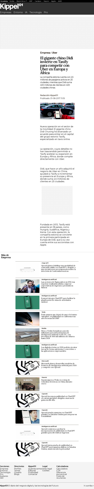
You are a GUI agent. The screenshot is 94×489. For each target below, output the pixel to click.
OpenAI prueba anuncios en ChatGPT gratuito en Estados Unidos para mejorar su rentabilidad (59, 414)
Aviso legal (47, 469)
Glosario (17, 472)
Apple (53, 1)
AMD (60, 1)
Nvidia (12, 1)
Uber (54, 52)
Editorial (32, 471)
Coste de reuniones (61, 477)
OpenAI (44, 394)
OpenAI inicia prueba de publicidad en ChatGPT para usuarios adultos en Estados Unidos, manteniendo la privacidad (58, 447)
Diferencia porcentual (61, 473)
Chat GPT (45, 263)
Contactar (32, 474)
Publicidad (33, 472)
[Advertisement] (47, 33)
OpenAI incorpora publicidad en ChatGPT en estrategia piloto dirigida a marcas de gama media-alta (58, 398)
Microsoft (45, 361)
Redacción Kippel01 (49, 95)
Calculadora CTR (61, 470)
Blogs (16, 474)
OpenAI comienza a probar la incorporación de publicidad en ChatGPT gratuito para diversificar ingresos (58, 431)
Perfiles (17, 469)
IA (26, 12)
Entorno (18, 12)
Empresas (5, 12)
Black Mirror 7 (22, 1)
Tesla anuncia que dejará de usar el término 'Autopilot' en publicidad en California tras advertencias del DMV (59, 316)
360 (1, 478)
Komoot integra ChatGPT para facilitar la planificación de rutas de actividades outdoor (58, 300)
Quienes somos (35, 469)
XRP (30, 1)
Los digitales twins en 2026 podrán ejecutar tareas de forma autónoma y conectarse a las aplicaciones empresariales (59, 349)
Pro (46, 12)
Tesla (43, 312)
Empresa (45, 52)
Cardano (38, 1)
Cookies (45, 471)
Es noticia (4, 1)
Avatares (4, 476)
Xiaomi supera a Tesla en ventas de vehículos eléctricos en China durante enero (56, 382)
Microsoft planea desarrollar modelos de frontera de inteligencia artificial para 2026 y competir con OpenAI (59, 365)
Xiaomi (46, 1)
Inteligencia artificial (49, 279)
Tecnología (35, 12)
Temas (17, 471)
